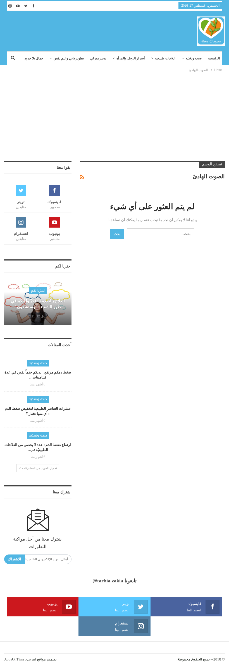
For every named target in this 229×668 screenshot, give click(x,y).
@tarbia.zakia (107, 580)
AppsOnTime (14, 659)
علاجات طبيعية (165, 58)
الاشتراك (14, 559)
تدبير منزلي (98, 58)
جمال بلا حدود (34, 58)
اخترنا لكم (38, 291)
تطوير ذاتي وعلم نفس (69, 58)
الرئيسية (214, 58)
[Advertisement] (114, 115)
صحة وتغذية (194, 58)
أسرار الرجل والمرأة (130, 58)
